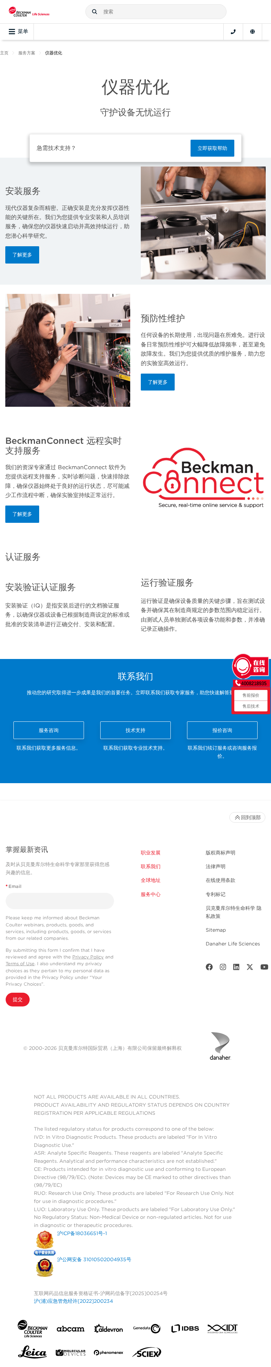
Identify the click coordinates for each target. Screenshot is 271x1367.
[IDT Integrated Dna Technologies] (223, 1330)
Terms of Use (20, 963)
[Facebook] (209, 968)
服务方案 (26, 52)
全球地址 (151, 880)
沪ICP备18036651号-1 (82, 1233)
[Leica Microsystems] (32, 1353)
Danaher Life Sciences (233, 943)
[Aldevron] (108, 1330)
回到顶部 (251, 817)
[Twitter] (249, 968)
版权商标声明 (220, 852)
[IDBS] (184, 1330)
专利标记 (215, 894)
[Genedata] (146, 1330)
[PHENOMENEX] (108, 1354)
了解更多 (22, 255)
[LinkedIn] (236, 968)
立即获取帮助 (212, 148)
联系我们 (151, 866)
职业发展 (151, 852)
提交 (18, 999)
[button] (94, 11)
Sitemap (216, 930)
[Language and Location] (252, 32)
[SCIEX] (146, 1354)
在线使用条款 (220, 880)
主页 (4, 52)
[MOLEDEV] (70, 1354)
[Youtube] (264, 968)
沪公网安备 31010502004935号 (94, 1259)
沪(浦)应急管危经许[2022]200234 (73, 1301)
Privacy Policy (88, 957)
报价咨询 (222, 730)
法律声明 (215, 866)
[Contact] (233, 32)
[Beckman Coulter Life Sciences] (29, 11)
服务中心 (151, 894)
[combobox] (156, 12)
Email (14, 886)
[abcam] (70, 1330)
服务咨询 (49, 730)
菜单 (23, 31)
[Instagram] (223, 968)
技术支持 (135, 730)
